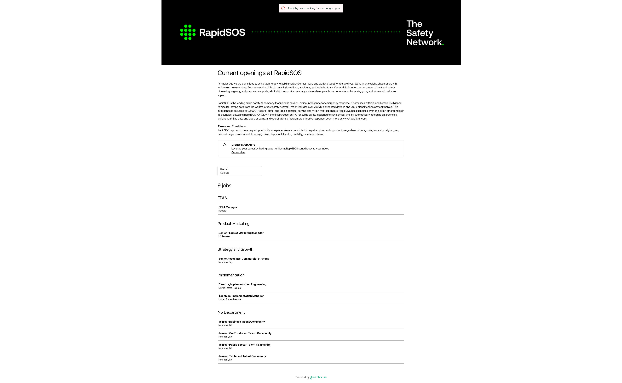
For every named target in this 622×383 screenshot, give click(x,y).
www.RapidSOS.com (354, 118)
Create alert (238, 152)
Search (224, 169)
